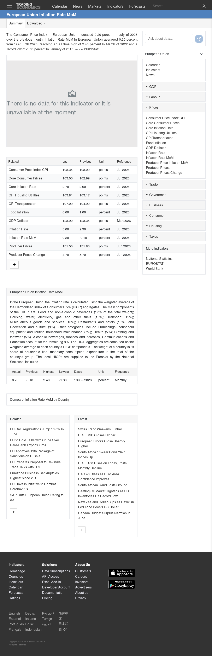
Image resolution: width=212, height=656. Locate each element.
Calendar (153, 64)
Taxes (153, 236)
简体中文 (64, 616)
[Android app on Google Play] (121, 584)
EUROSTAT (91, 49)
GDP (152, 86)
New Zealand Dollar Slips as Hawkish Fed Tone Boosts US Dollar (106, 504)
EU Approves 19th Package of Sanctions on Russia (32, 453)
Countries (16, 576)
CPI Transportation (22, 203)
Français (15, 629)
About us (81, 592)
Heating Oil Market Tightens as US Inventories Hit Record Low (103, 493)
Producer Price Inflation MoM (167, 162)
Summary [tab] (16, 23)
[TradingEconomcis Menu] (10, 6)
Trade (153, 184)
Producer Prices (20, 246)
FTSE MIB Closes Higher (96, 435)
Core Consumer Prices (25, 178)
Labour (154, 96)
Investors (81, 581)
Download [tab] (35, 23)
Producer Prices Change (27, 254)
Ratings (14, 597)
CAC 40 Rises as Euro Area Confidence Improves (98, 476)
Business (155, 205)
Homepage (17, 571)
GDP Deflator (18, 220)
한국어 (64, 629)
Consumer (156, 215)
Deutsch (31, 613)
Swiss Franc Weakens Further (100, 429)
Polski (29, 624)
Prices (153, 107)
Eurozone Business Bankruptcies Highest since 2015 (34, 475)
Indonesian (33, 629)
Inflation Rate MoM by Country (47, 399)
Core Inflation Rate (22, 186)
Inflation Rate (18, 229)
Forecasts (16, 592)
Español (15, 618)
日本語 (64, 623)
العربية (46, 624)
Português (16, 624)
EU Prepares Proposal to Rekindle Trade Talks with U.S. (35, 464)
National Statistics (159, 258)
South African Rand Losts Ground (102, 485)
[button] (203, 6)
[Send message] (199, 39)
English (14, 613)
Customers (83, 571)
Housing (155, 225)
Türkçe (47, 618)
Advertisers (83, 587)
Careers (81, 576)
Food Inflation (19, 212)
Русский (48, 613)
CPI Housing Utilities (24, 195)
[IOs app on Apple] (121, 573)
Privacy (80, 597)
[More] (14, 264)
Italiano (30, 618)
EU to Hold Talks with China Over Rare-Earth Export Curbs (34, 442)
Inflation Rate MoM (22, 237)
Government (157, 194)
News (150, 74)
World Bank (154, 268)
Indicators (153, 69)
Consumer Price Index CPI (28, 169)
